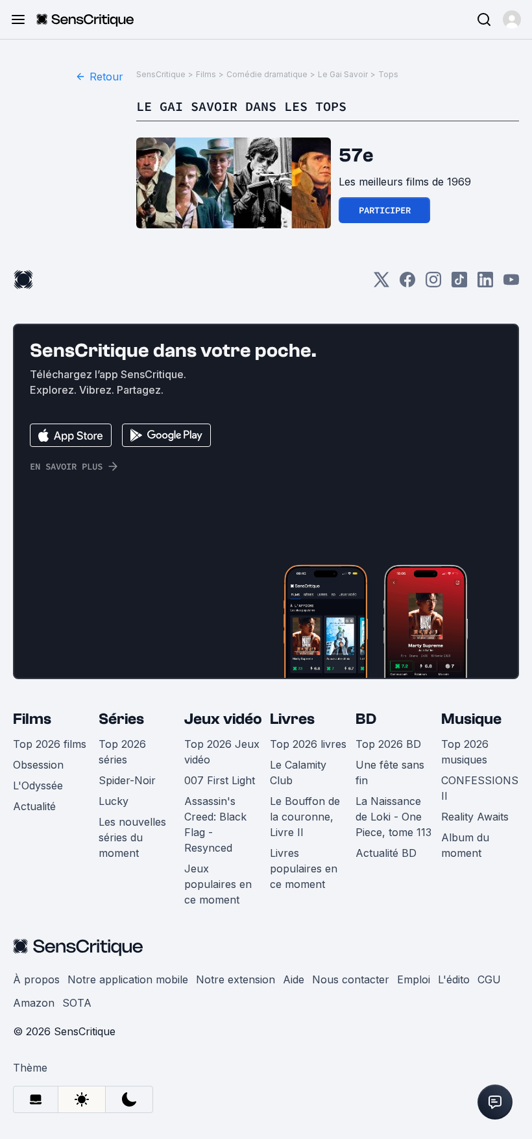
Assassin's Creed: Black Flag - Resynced (215, 824)
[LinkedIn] (485, 283)
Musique (471, 719)
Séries (121, 719)
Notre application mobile (127, 979)
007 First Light (219, 780)
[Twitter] (381, 283)
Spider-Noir (127, 780)
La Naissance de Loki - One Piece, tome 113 (393, 817)
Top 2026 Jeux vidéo (222, 751)
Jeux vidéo (223, 719)
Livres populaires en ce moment (303, 868)
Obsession (38, 764)
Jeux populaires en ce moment (218, 884)
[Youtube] (511, 283)
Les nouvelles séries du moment (132, 837)
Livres (292, 719)
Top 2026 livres (308, 743)
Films (206, 74)
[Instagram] (433, 283)
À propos (36, 979)
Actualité (34, 806)
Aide (293, 979)
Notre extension (235, 979)
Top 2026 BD (388, 743)
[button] (512, 19)
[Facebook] (407, 283)
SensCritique (161, 74)
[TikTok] (459, 283)
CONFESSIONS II (479, 788)
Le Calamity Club (298, 772)
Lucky (113, 801)
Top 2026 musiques (465, 751)
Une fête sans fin (390, 772)
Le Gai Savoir (343, 74)
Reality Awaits (475, 816)
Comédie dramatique (267, 74)
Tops (388, 74)
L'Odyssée (38, 785)
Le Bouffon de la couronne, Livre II (305, 817)
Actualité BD (386, 852)
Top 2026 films (49, 743)
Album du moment (465, 845)
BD (366, 719)
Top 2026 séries (122, 751)
